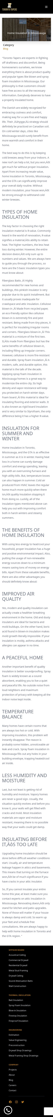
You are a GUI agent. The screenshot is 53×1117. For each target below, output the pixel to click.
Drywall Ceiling (16, 975)
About (12, 1074)
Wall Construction (17, 986)
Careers (12, 1085)
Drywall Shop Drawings (20, 1050)
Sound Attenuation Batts (21, 980)
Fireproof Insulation (18, 1020)
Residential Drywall (18, 965)
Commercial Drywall (18, 960)
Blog (5, 48)
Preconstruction (17, 1045)
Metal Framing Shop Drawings (23, 1055)
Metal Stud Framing (18, 970)
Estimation (14, 1034)
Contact (12, 1090)
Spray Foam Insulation (19, 1005)
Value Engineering (17, 1040)
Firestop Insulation (18, 1015)
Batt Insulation (16, 1000)
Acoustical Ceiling (17, 955)
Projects (13, 1069)
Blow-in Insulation (17, 1010)
